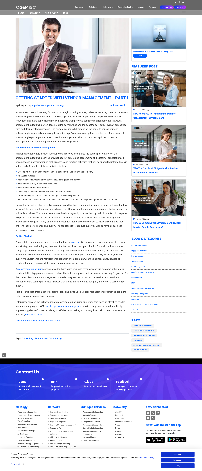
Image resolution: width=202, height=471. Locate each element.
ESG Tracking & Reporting (60, 444)
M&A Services (23, 427)
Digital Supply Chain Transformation (144, 304)
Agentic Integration (57, 440)
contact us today (33, 314)
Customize (176, 460)
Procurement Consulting (27, 412)
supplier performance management (63, 306)
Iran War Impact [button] (140, 350)
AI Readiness (23, 434)
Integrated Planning (25, 437)
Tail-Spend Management (92, 418)
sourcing (75, 242)
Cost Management (138, 267)
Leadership (119, 415)
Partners (152, 7)
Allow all (177, 454)
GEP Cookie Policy (146, 458)
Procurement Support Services (94, 425)
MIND (65, 13)
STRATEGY (15, 361)
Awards (118, 431)
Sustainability (136, 299)
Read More (139, 56)
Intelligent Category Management (63, 425)
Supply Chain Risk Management (142, 288)
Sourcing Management (59, 415)
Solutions (93, 7)
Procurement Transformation (29, 415)
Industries (107, 7)
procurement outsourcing (30, 269)
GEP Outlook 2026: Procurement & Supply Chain (153, 51)
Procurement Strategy (141, 110)
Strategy (35, 13)
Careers (140, 7)
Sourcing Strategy (137, 261)
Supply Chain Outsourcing (93, 428)
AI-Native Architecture (58, 437)
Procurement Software (141, 164)
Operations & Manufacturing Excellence (28, 448)
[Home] (26, 7)
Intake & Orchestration (59, 412)
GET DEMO (180, 7)
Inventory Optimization (26, 440)
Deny (178, 466)
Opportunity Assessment (27, 424)
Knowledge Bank (124, 7)
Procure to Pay (56, 428)
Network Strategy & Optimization (30, 444)
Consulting (27, 338)
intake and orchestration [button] (144, 335)
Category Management (91, 422)
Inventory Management (139, 294)
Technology (51, 13)
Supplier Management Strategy (48, 105)
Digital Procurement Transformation (25, 419)
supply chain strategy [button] (142, 326)
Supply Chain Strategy (139, 251)
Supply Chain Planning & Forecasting (92, 432)
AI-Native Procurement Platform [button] (146, 345)
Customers (119, 418)
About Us (119, 412)
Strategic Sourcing (90, 415)
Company (79, 7)
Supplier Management (58, 422)
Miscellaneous (136, 277)
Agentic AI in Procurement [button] (144, 331)
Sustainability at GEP (123, 422)
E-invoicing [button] (137, 340)
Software (54, 407)
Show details (16, 464)
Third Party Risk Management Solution (61, 432)
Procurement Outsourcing (48, 338)
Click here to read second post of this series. (39, 320)
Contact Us (167, 7)
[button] (179, 2)
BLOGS (21, 13)
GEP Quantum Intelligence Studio (63, 447)
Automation (135, 310)
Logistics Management (92, 440)
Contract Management (59, 418)
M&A (133, 283)
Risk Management (137, 256)
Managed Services (93, 407)
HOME (3, 361)
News (117, 428)
